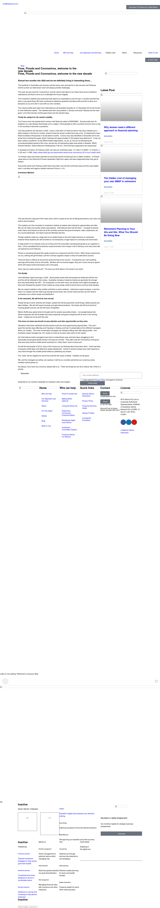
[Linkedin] (128, 422)
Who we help (68, 52)
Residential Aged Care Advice (68, 421)
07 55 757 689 (105, 404)
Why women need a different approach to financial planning (121, 128)
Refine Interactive (127, 431)
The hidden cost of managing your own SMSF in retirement (120, 179)
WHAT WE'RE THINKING (28, 809)
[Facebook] (123, 422)
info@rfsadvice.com (108, 396)
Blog (22, 65)
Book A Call (153, 52)
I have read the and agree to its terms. (103, 380)
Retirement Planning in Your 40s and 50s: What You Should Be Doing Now (121, 232)
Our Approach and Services (90, 52)
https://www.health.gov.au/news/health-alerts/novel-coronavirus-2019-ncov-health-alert (66, 152)
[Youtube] (134, 422)
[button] (105, 393)
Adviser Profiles (88, 413)
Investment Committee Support (69, 428)
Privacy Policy (99, 380)
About (44, 406)
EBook (44, 416)
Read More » (108, 136)
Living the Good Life (69, 406)
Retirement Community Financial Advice (68, 413)
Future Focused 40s (69, 393)
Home (56, 52)
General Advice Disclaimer (88, 394)
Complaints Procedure (86, 419)
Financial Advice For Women (68, 435)
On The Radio (47, 411)
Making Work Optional (67, 399)
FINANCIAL (22, 846)
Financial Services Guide (89, 407)
